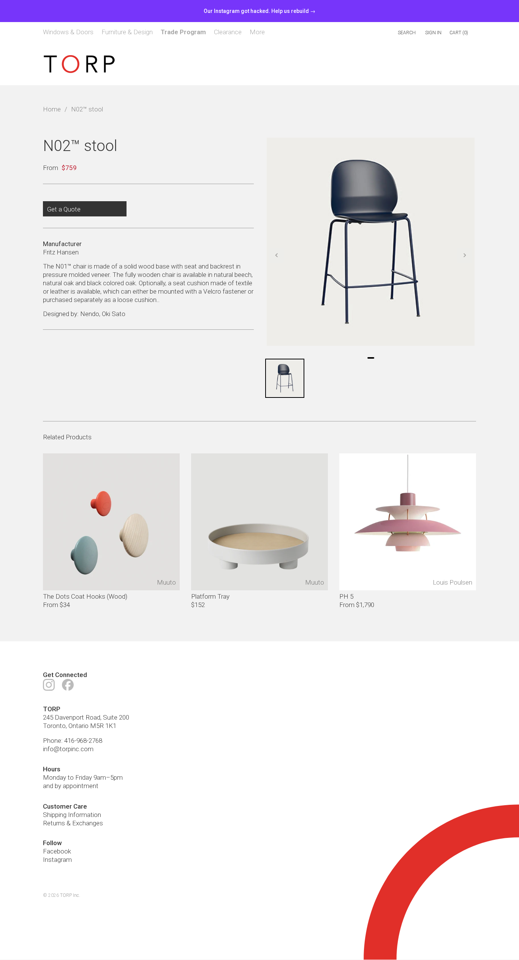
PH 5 (346, 596)
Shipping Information (72, 815)
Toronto (54, 726)
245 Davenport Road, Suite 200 (86, 717)
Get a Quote (64, 209)
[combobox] (374, 33)
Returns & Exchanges (73, 823)
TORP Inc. (70, 895)
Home (52, 109)
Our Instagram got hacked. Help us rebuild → (259, 11)
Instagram (57, 859)
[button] (276, 255)
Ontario (78, 726)
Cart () (458, 32)
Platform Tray (210, 596)
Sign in (433, 32)
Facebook (57, 851)
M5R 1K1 (103, 726)
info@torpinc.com (68, 749)
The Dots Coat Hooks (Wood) (85, 596)
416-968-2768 (83, 741)
